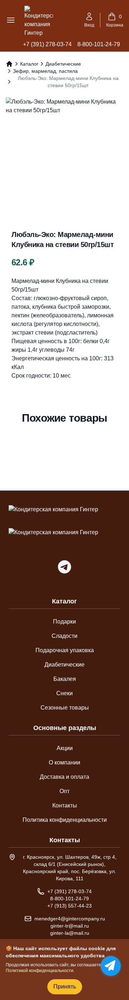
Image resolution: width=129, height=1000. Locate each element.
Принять (64, 987)
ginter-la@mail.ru (69, 933)
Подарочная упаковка (64, 650)
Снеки (64, 693)
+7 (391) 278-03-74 (47, 44)
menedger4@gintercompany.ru (69, 918)
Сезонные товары (64, 708)
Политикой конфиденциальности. (40, 970)
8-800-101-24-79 (98, 44)
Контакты (64, 805)
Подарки (64, 622)
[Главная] (9, 63)
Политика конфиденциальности (65, 820)
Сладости (64, 636)
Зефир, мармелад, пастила (45, 71)
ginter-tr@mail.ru (70, 926)
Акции (65, 748)
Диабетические (63, 64)
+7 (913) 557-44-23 (69, 906)
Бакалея (64, 679)
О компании (64, 762)
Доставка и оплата (64, 777)
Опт (64, 791)
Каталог (29, 64)
